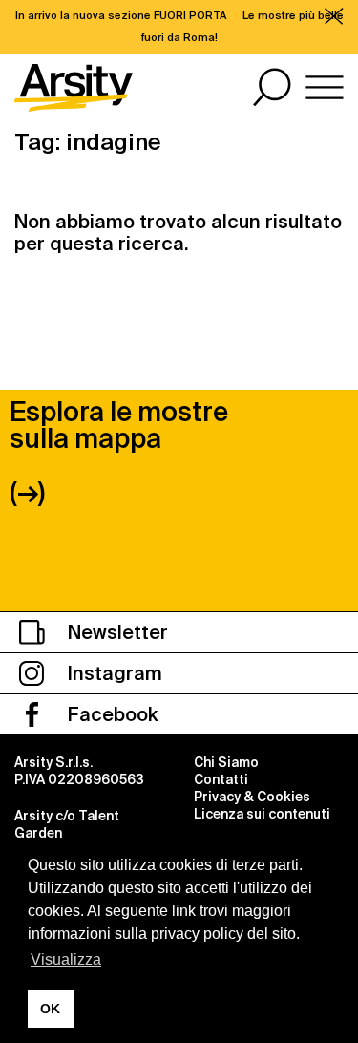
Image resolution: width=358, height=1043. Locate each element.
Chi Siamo (226, 762)
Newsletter (115, 632)
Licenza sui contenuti (262, 813)
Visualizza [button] (66, 959)
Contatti (221, 779)
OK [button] (50, 1008)
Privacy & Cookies (252, 796)
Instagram (112, 673)
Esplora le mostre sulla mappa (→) (119, 452)
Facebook (110, 714)
